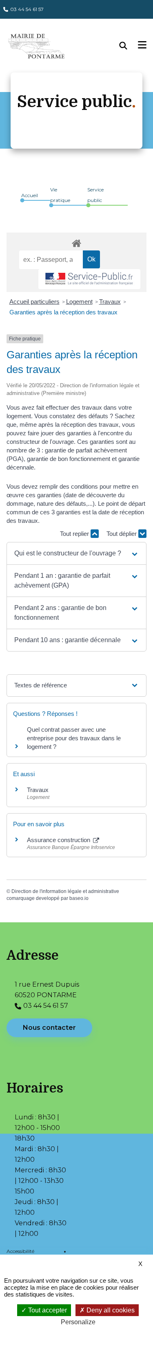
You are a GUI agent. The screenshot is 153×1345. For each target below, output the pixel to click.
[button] (76, 553)
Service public (95, 195)
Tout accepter (47, 1310)
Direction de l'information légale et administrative (65, 891)
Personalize (78, 1322)
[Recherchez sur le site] (129, 46)
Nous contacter (49, 1027)
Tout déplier (122, 533)
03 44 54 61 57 (27, 9)
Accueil (29, 195)
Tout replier (75, 533)
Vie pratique (60, 195)
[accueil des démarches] (76, 241)
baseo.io (79, 898)
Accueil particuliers (34, 301)
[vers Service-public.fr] (89, 279)
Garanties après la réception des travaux (63, 312)
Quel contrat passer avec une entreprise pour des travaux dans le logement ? (74, 738)
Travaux (110, 301)
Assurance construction (59, 839)
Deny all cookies (110, 1310)
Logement (79, 301)
